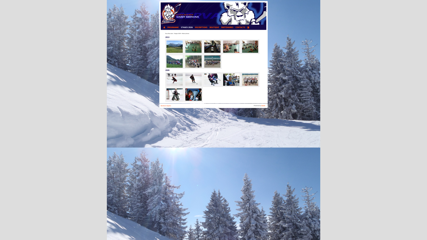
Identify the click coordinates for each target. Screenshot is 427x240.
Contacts (240, 27)
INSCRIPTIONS (201, 27)
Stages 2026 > (178, 33)
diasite (263, 105)
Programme (173, 27)
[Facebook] (248, 27)
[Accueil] (164, 27)
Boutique (214, 27)
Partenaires (227, 27)
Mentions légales (166, 106)
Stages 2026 (187, 27)
